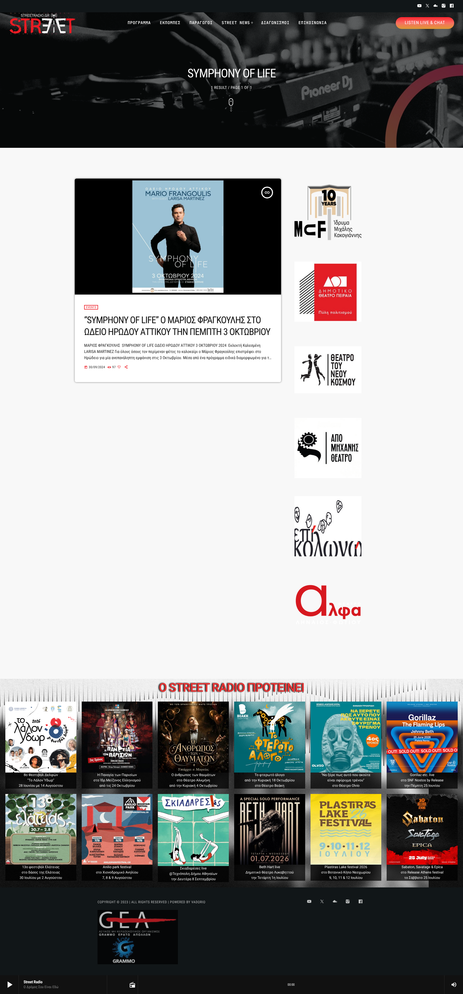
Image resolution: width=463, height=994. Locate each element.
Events (91, 307)
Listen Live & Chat (425, 22)
